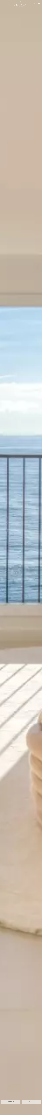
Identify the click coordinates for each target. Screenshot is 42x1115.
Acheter (10, 1102)
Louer (31, 1102)
